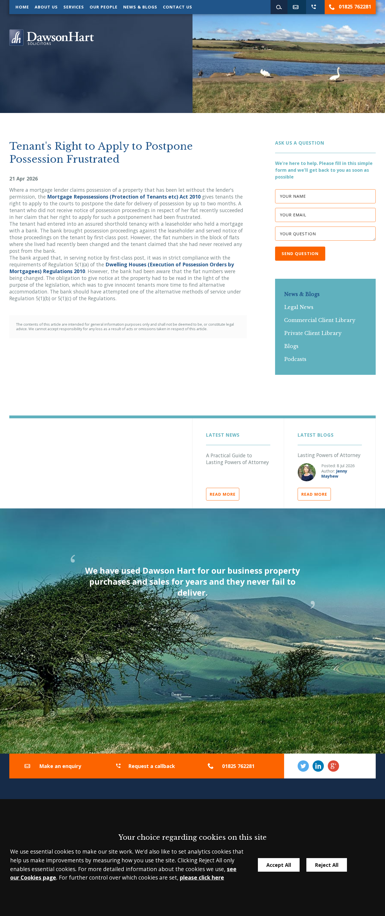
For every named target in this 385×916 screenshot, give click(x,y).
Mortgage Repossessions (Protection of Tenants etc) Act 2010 (124, 196)
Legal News (298, 307)
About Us (46, 7)
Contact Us (177, 7)
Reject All (326, 864)
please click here (202, 877)
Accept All (278, 864)
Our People (104, 7)
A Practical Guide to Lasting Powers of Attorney (237, 458)
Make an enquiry (60, 766)
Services (73, 7)
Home (22, 7)
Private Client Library (313, 333)
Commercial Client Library (319, 320)
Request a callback (151, 766)
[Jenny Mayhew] (307, 472)
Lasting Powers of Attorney (329, 455)
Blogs (291, 346)
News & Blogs (140, 7)
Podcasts (295, 359)
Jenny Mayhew (334, 473)
